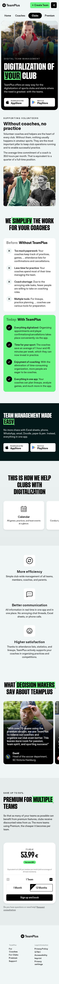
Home (7, 15)
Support (13, 961)
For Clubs (13, 955)
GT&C (38, 952)
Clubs (35, 15)
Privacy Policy (41, 949)
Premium (50, 15)
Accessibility (41, 955)
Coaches (20, 15)
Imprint (38, 958)
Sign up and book (29, 897)
